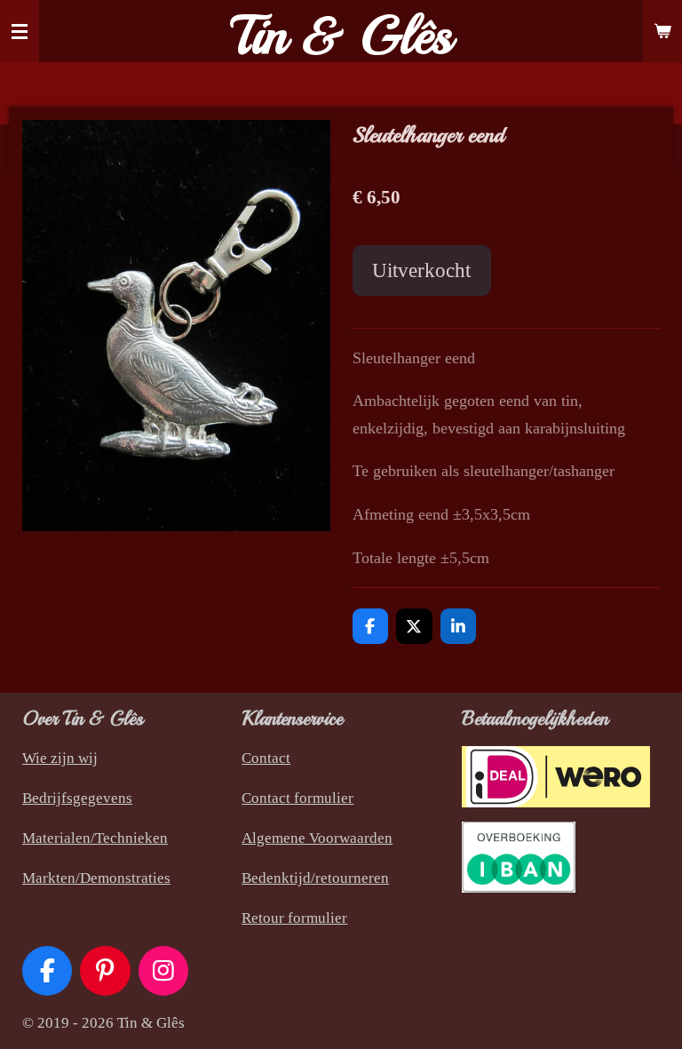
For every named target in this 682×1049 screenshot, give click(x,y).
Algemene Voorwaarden (317, 838)
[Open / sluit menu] (19, 31)
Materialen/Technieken (95, 838)
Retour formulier (294, 918)
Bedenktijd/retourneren (315, 878)
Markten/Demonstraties (96, 878)
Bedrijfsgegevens (77, 798)
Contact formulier (297, 798)
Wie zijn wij (60, 758)
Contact (266, 758)
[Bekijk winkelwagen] (662, 31)
